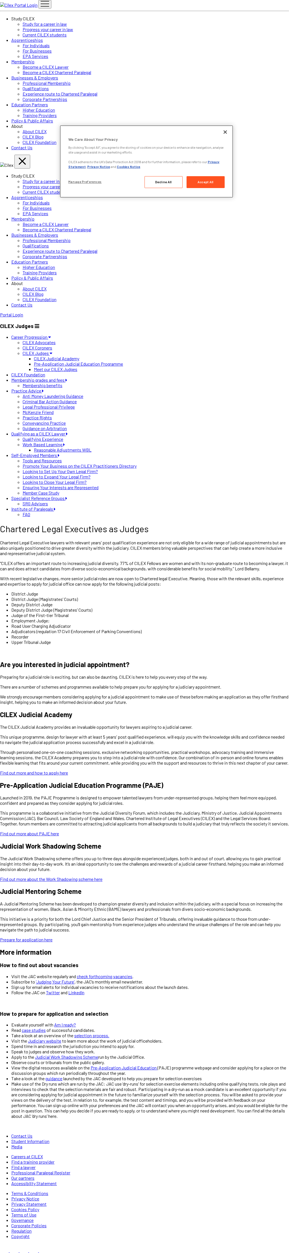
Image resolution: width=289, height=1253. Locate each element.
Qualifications (36, 88)
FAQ (26, 514)
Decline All (163, 182)
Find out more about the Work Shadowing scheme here (51, 879)
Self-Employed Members (34, 455)
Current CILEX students (45, 34)
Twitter (53, 992)
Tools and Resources (42, 460)
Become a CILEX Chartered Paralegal (57, 72)
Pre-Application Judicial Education (124, 1067)
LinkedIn (76, 992)
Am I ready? (65, 1024)
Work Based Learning (43, 444)
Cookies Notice (128, 167)
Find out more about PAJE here (29, 833)
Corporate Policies (29, 1225)
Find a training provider (32, 1161)
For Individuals (36, 45)
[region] (146, 161)
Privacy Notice (25, 1198)
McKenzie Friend (38, 412)
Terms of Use (23, 1214)
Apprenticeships (27, 40)
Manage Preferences (85, 182)
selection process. (91, 1035)
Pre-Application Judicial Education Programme (78, 363)
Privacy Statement (29, 1204)
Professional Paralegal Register (40, 1172)
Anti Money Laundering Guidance (53, 396)
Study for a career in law (45, 24)
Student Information (30, 1141)
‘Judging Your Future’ (55, 981)
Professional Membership (47, 83)
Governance (22, 1220)
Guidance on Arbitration (45, 428)
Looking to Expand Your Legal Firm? (57, 476)
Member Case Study (41, 492)
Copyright (20, 1236)
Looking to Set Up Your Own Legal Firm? (60, 471)
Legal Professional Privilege (49, 406)
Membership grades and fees (38, 380)
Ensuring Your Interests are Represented (60, 487)
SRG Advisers (35, 503)
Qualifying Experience (43, 439)
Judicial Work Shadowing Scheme (66, 1057)
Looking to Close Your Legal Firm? (55, 482)
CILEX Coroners (37, 347)
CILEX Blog (33, 136)
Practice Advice (26, 390)
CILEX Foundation (39, 142)
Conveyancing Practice (44, 423)
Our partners (22, 1178)
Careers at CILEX (27, 1156)
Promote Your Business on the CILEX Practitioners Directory (80, 466)
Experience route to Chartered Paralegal (60, 93)
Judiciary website (44, 1040)
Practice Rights (37, 417)
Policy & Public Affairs (32, 120)
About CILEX (35, 131)
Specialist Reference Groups (38, 498)
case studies (34, 1030)
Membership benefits (42, 385)
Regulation (21, 1230)
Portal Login (26, 5)
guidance (53, 1078)
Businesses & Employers (34, 77)
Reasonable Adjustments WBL (62, 449)
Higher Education (39, 110)
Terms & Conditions (29, 1193)
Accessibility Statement (34, 1183)
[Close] (225, 132)
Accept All (206, 182)
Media (16, 1146)
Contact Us (21, 147)
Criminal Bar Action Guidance (50, 401)
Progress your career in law (48, 29)
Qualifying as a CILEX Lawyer (38, 433)
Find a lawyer (23, 1167)
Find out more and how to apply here (34, 772)
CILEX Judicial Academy (56, 358)
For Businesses (37, 50)
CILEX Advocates (39, 342)
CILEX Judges (36, 353)
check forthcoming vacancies (104, 976)
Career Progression (29, 337)
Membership (22, 61)
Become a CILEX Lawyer (46, 67)
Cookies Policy (25, 1209)
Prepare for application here (26, 939)
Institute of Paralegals (32, 509)
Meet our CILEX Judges (55, 369)
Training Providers (40, 115)
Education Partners (29, 104)
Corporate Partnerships (45, 99)
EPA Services (35, 56)
